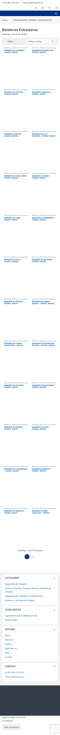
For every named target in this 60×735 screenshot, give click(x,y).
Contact (8, 657)
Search (56, 13)
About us (9, 639)
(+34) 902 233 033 (10, 3)
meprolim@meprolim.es (33, 3)
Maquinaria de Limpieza (16, 584)
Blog (7, 652)
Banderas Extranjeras (20, 48)
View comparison (11, 727)
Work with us (11, 648)
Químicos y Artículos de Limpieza (20, 600)
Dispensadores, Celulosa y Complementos (33, 20)
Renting (8, 644)
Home (4, 20)
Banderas (7, 48)
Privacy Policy (11, 620)
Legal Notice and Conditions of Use (21, 615)
